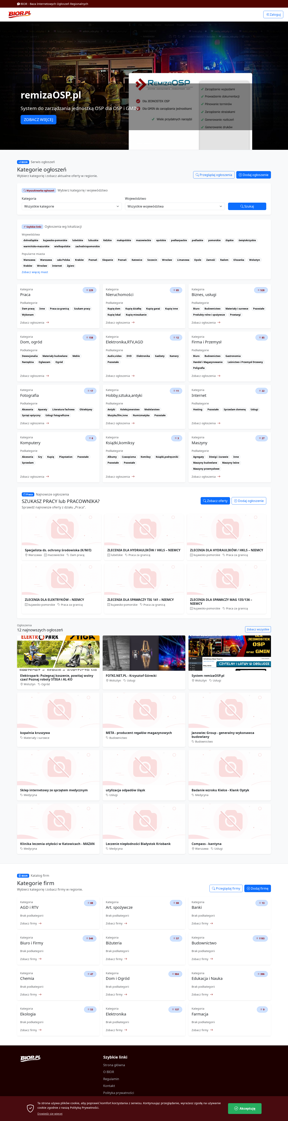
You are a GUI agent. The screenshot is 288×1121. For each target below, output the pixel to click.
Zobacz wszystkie (258, 629)
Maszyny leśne (230, 462)
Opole (197, 260)
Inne (42, 308)
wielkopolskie (62, 246)
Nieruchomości (119, 294)
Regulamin (111, 1079)
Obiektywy (86, 409)
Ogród (59, 362)
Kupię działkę (133, 308)
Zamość (210, 260)
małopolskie (124, 240)
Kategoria (29, 198)
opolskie (161, 240)
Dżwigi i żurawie (218, 457)
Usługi (254, 409)
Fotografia (29, 395)
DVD (129, 356)
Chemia (27, 978)
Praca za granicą (59, 308)
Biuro (196, 308)
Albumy (112, 457)
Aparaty (42, 409)
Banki (197, 907)
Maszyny (199, 442)
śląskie (230, 240)
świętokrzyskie (247, 240)
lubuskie (93, 240)
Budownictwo (212, 308)
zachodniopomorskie (87, 246)
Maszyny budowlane (205, 462)
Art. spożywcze (119, 907)
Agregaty (198, 457)
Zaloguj (275, 14)
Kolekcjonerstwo (129, 409)
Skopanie (107, 260)
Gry (40, 457)
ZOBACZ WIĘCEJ (38, 119)
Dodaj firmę (259, 888)
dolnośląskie (31, 240)
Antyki (111, 409)
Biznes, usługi (204, 294)
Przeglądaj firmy (227, 888)
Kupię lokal (114, 314)
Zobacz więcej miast (35, 272)
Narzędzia (28, 362)
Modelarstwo (151, 409)
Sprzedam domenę (235, 409)
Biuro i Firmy (31, 943)
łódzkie (107, 240)
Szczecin (152, 260)
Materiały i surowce (237, 308)
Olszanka (238, 260)
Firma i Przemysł (206, 342)
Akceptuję (247, 1108)
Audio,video (114, 356)
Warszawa (29, 260)
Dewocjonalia (30, 356)
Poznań (93, 260)
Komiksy (146, 457)
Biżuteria (114, 943)
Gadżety (160, 356)
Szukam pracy (82, 308)
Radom (224, 260)
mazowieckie (143, 240)
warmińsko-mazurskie (36, 246)
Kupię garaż (153, 308)
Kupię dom (114, 308)
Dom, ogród (31, 342)
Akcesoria (27, 409)
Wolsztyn (254, 260)
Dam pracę (28, 308)
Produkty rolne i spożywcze (209, 314)
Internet (57, 265)
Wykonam (28, 314)
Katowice (137, 260)
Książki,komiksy (120, 442)
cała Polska (63, 260)
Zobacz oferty (216, 501)
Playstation (65, 457)
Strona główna (114, 1065)
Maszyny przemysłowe (206, 468)
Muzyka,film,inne (118, 415)
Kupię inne (171, 308)
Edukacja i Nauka (207, 978)
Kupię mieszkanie (136, 314)
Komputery (30, 442)
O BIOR (108, 1072)
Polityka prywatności (118, 1093)
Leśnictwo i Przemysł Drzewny (245, 362)
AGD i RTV (29, 907)
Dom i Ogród (118, 978)
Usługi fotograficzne (57, 415)
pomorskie (214, 240)
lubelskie (77, 240)
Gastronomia (233, 356)
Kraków (79, 260)
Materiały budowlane (55, 356)
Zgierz (70, 265)
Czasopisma (129, 457)
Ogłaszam (44, 362)
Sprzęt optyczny (31, 415)
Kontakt (109, 1086)
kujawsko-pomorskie (55, 240)
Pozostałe (258, 308)
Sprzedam (28, 462)
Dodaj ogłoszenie (255, 175)
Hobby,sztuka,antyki (124, 395)
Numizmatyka (141, 415)
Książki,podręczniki (167, 457)
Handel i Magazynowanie (208, 362)
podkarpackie (179, 240)
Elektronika (143, 356)
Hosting (197, 409)
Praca (25, 294)
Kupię (50, 457)
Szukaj (249, 206)
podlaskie (197, 240)
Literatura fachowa (63, 409)
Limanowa (183, 260)
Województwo (135, 198)
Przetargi (235, 314)
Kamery (174, 356)
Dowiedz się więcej (49, 1114)
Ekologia (28, 1014)
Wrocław (167, 260)
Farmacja (200, 1014)
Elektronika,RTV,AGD (124, 342)
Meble (76, 356)
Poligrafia (199, 368)
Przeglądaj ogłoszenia (215, 175)
